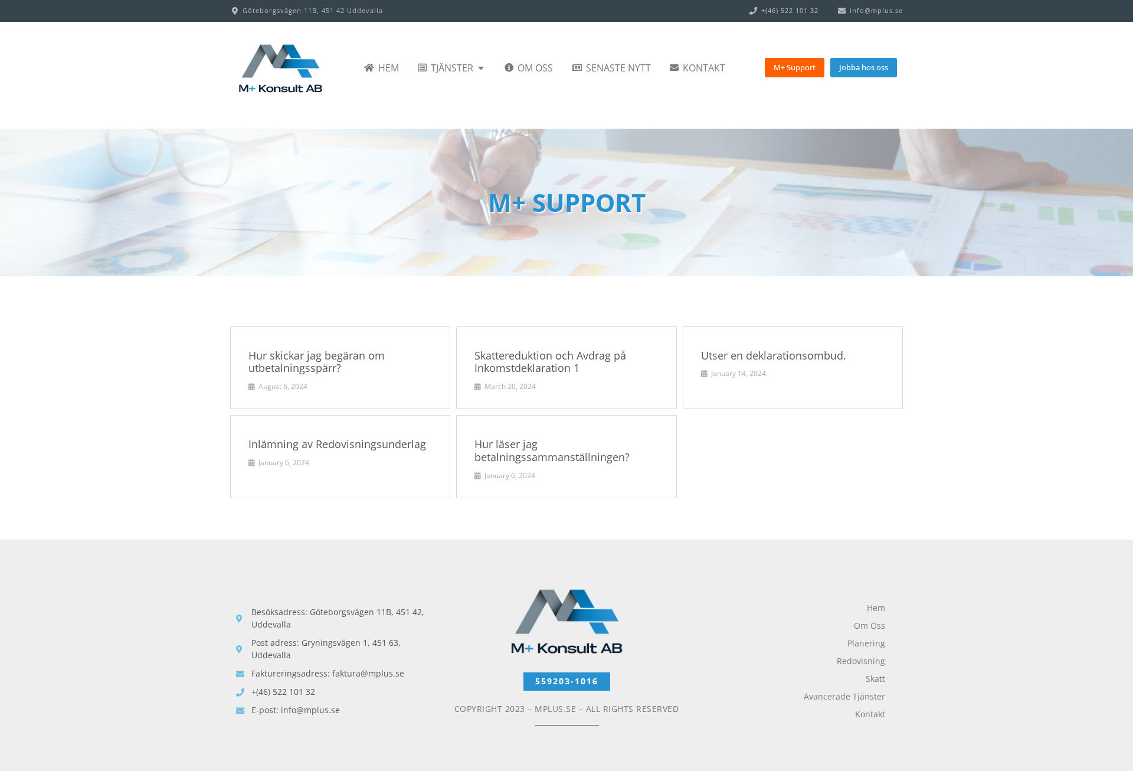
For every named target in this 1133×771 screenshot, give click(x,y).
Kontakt (870, 714)
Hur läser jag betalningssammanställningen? (552, 450)
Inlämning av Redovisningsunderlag (337, 444)
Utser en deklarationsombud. (773, 355)
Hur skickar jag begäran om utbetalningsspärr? (316, 361)
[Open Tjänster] (481, 68)
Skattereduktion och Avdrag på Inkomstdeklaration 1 (550, 361)
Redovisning (861, 661)
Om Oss (869, 625)
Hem (876, 607)
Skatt (875, 678)
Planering (866, 643)
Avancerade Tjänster (844, 696)
